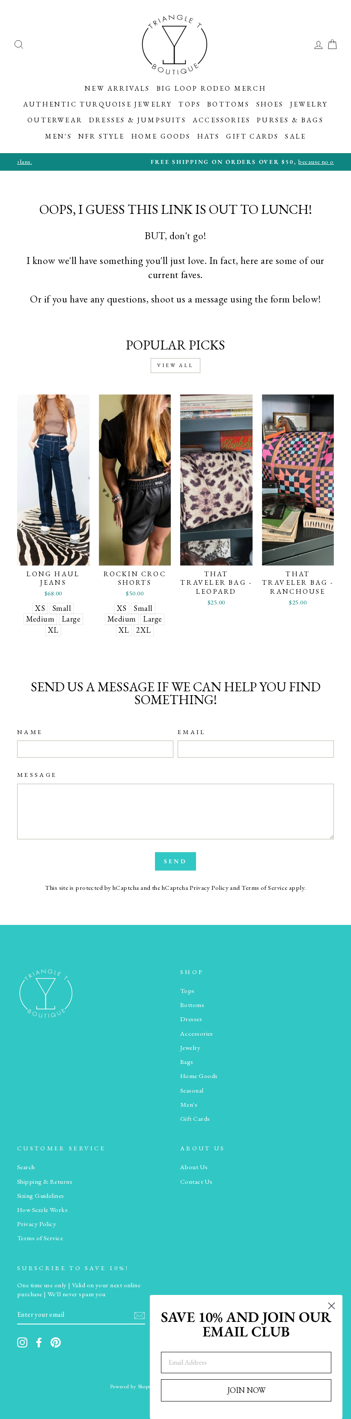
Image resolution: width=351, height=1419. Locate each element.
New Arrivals (117, 88)
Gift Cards (252, 136)
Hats (208, 136)
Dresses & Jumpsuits (137, 120)
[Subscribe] (139, 1315)
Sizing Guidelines (40, 1195)
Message (37, 774)
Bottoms (228, 104)
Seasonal (192, 1090)
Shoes (270, 104)
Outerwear (55, 120)
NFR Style (101, 136)
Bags (186, 1062)
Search (26, 1167)
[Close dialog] (331, 1305)
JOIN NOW (246, 1390)
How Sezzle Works (42, 1210)
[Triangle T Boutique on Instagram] (22, 1342)
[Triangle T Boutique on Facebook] (39, 1342)
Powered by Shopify (132, 1386)
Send (175, 861)
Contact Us (196, 1181)
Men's (58, 136)
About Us (194, 1167)
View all (175, 365)
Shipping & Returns (44, 1181)
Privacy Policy (209, 887)
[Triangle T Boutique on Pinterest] (56, 1342)
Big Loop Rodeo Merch (211, 88)
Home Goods (161, 136)
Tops (189, 104)
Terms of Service (264, 887)
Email (192, 732)
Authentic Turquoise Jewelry (97, 104)
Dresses (191, 1019)
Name (30, 732)
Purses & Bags (290, 120)
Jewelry (309, 104)
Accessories (221, 120)
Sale (295, 136)
